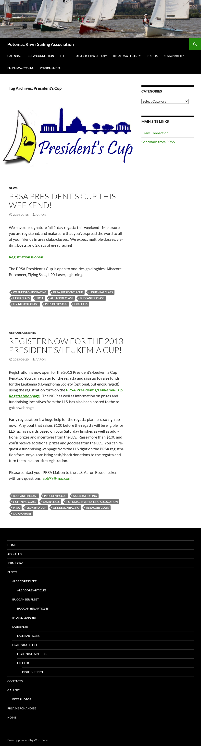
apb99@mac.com (57, 478)
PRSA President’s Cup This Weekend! (62, 200)
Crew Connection (41, 55)
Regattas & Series (125, 55)
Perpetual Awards (20, 67)
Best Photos (21, 699)
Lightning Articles (32, 654)
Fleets (64, 55)
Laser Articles (28, 636)
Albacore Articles (31, 590)
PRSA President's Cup (68, 292)
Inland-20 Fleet (24, 617)
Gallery (13, 690)
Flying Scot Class (25, 304)
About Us (14, 554)
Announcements (22, 332)
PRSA (40, 298)
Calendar (14, 55)
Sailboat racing (85, 495)
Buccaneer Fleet (25, 599)
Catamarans (22, 513)
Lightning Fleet (24, 645)
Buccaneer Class (92, 298)
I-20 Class (81, 304)
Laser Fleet (21, 626)
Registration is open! (27, 256)
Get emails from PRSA (158, 142)
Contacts (15, 681)
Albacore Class (61, 298)
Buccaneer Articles (33, 608)
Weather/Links (50, 67)
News (13, 188)
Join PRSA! (15, 563)
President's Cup (56, 304)
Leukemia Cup (36, 507)
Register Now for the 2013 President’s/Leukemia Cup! (66, 345)
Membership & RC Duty (91, 55)
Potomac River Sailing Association (40, 44)
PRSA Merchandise (21, 708)
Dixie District (32, 672)
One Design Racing (66, 507)
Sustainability (174, 55)
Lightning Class (101, 292)
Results (152, 55)
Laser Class (21, 298)
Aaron (41, 214)
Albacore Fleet (24, 581)
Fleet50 (23, 663)
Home (11, 545)
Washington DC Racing (29, 292)
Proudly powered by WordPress (27, 740)
